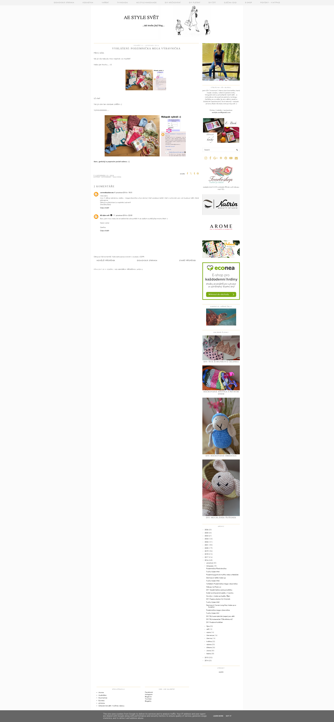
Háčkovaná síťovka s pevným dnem (221, 393)
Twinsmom (122, 3)
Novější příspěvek (106, 260)
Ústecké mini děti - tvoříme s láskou (111, 706)
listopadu (210, 566)
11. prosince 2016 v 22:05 (122, 215)
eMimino (102, 703)
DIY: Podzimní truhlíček (214, 622)
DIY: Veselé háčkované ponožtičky (219, 590)
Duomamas (103, 698)
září (208, 629)
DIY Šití (212, 3)
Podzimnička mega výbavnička (218, 610)
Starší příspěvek (187, 260)
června (209, 638)
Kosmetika (88, 3)
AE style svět (104, 215)
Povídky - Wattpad (270, 3)
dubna (209, 644)
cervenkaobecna (107, 192)
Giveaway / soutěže (111, 177)
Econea (101, 701)
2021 (206, 545)
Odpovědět (104, 208)
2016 (206, 560)
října (208, 626)
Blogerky (148, 701)
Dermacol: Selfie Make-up (216, 578)
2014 (206, 660)
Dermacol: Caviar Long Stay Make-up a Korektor (221, 606)
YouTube (148, 699)
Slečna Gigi (230, 3)
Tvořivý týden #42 (212, 602)
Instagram (149, 694)
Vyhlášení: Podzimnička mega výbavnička (221, 584)
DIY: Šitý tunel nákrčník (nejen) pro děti (220, 616)
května (209, 641)
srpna (209, 632)
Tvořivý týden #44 (212, 572)
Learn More (218, 716)
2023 (206, 539)
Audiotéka (102, 695)
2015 (206, 657)
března (209, 647)
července (210, 635)
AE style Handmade (146, 3)
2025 (206, 533)
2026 (206, 530)
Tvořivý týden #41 (212, 613)
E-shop (248, 3)
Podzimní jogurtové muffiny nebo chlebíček (222, 575)
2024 (206, 536)
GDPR (221, 672)
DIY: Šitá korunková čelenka (221, 362)
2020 (206, 548)
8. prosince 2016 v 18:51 (123, 192)
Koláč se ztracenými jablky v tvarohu (219, 593)
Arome (101, 692)
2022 (206, 542)
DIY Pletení (194, 3)
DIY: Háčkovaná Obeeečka (221, 456)
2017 (206, 557)
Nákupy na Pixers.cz (213, 587)
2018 (206, 554)
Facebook (149, 692)
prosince (210, 563)
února (209, 651)
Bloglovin (148, 697)
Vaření (105, 3)
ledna (209, 654)
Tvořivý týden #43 (212, 581)
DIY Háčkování (173, 3)
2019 (206, 551)
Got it (228, 716)
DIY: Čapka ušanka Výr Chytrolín (218, 599)
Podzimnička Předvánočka (216, 568)
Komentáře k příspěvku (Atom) (129, 269)
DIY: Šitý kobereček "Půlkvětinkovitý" (219, 619)
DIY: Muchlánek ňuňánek (221, 518)
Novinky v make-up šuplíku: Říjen (218, 596)
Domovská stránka (64, 3)
